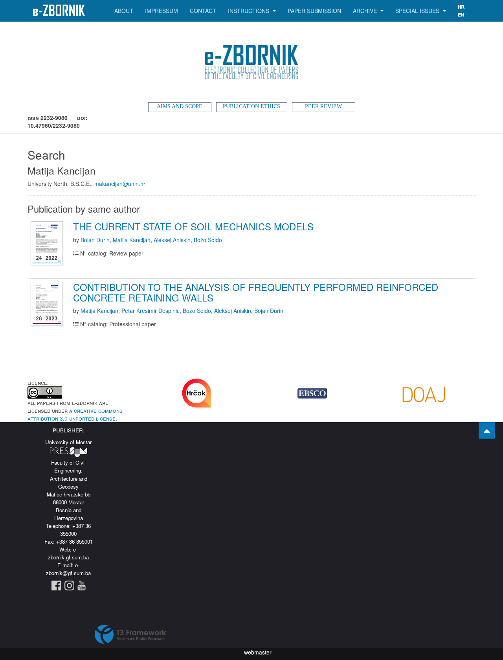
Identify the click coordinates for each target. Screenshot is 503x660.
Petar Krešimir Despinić (150, 310)
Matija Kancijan (132, 240)
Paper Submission (314, 11)
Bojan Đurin (95, 240)
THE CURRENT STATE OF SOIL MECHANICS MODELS (193, 226)
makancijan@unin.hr (119, 184)
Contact (203, 11)
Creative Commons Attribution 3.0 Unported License (75, 414)
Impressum (161, 11)
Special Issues (418, 11)
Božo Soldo (208, 240)
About (123, 11)
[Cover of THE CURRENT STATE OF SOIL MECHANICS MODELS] (48, 244)
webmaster (258, 652)
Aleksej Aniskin (172, 240)
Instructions (249, 11)
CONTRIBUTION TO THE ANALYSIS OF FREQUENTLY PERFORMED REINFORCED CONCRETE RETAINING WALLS (255, 292)
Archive (365, 11)
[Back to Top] (487, 430)
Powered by (130, 634)
